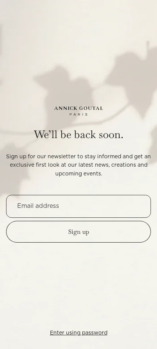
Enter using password (78, 333)
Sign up (78, 232)
